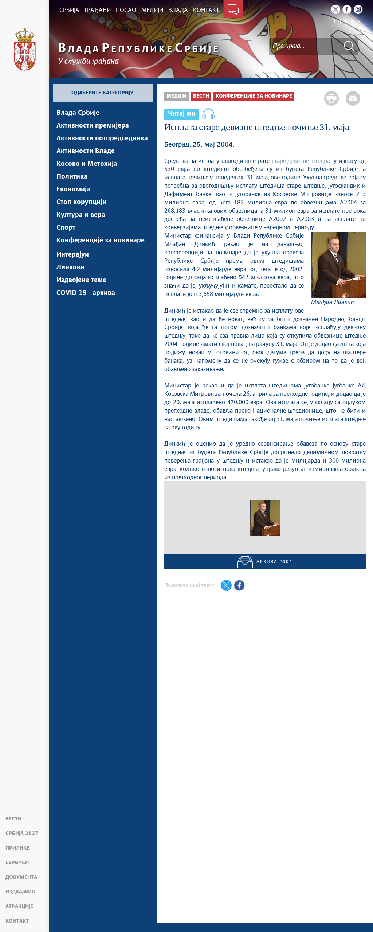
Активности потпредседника (102, 138)
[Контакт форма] (233, 10)
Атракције (19, 906)
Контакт (17, 921)
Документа (21, 877)
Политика (71, 176)
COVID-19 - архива (85, 293)
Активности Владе (85, 151)
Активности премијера (92, 125)
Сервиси (17, 862)
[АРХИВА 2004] (265, 517)
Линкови (70, 267)
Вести (13, 819)
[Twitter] (335, 9)
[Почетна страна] (25, 49)
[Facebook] (347, 9)
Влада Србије (77, 113)
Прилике (17, 848)
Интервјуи (72, 254)
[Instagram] (358, 9)
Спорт (65, 228)
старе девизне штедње (301, 161)
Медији (176, 96)
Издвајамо (20, 891)
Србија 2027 (21, 833)
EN (342, 21)
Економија (73, 189)
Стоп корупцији (81, 202)
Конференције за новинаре (100, 240)
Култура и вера (80, 215)
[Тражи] (349, 46)
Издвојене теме (81, 280)
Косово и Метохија (86, 164)
